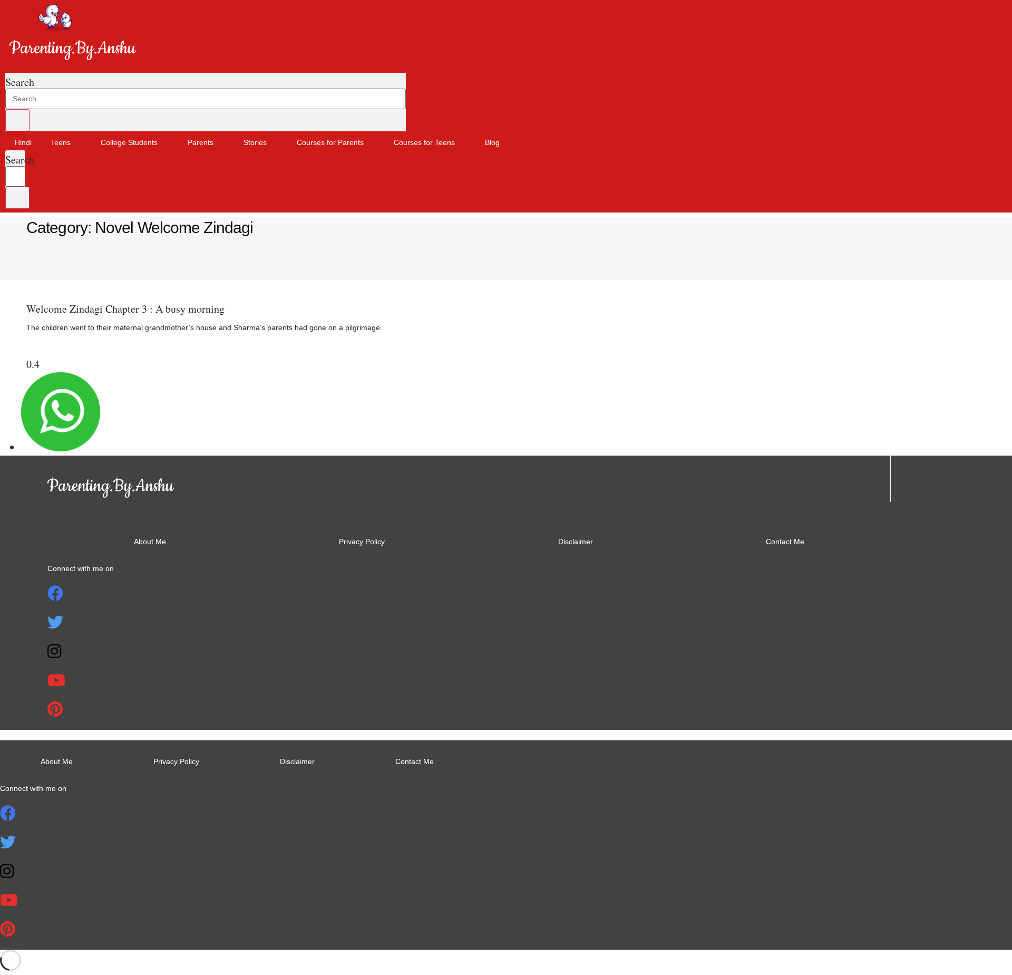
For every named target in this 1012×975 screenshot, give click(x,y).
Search (19, 82)
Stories (255, 142)
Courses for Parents (330, 142)
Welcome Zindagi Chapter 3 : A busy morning (125, 309)
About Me (150, 541)
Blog (492, 142)
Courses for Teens (424, 142)
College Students (129, 142)
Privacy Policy (362, 541)
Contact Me (785, 541)
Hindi (23, 142)
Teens (61, 142)
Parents (200, 142)
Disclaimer (575, 541)
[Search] (17, 120)
